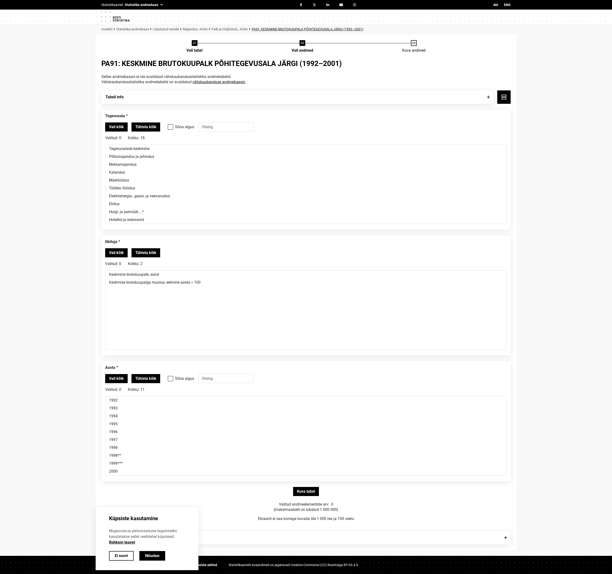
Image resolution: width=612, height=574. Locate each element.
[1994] (306, 416)
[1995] (306, 424)
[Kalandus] (306, 172)
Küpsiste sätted (205, 565)
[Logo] (115, 17)
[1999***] (306, 463)
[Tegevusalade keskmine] (306, 149)
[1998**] (306, 455)
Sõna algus (184, 127)
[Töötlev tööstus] (306, 188)
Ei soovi (121, 555)
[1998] (306, 448)
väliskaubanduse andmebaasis (218, 82)
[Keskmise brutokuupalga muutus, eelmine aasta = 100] (306, 282)
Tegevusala (115, 116)
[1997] (306, 440)
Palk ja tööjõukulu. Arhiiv (230, 29)
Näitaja (111, 241)
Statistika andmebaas (132, 29)
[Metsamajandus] (306, 164)
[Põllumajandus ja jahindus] (306, 156)
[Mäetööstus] (306, 180)
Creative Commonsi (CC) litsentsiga (324, 565)
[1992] (306, 400)
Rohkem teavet (122, 542)
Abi (495, 5)
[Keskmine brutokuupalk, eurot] (306, 274)
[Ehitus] (306, 204)
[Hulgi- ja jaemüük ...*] (306, 212)
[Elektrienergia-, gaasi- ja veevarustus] (306, 196)
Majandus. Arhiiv (195, 29)
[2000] (306, 471)
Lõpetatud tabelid (166, 29)
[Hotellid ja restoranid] (306, 220)
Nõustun (152, 555)
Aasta (110, 367)
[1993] (306, 408)
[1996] (306, 432)
